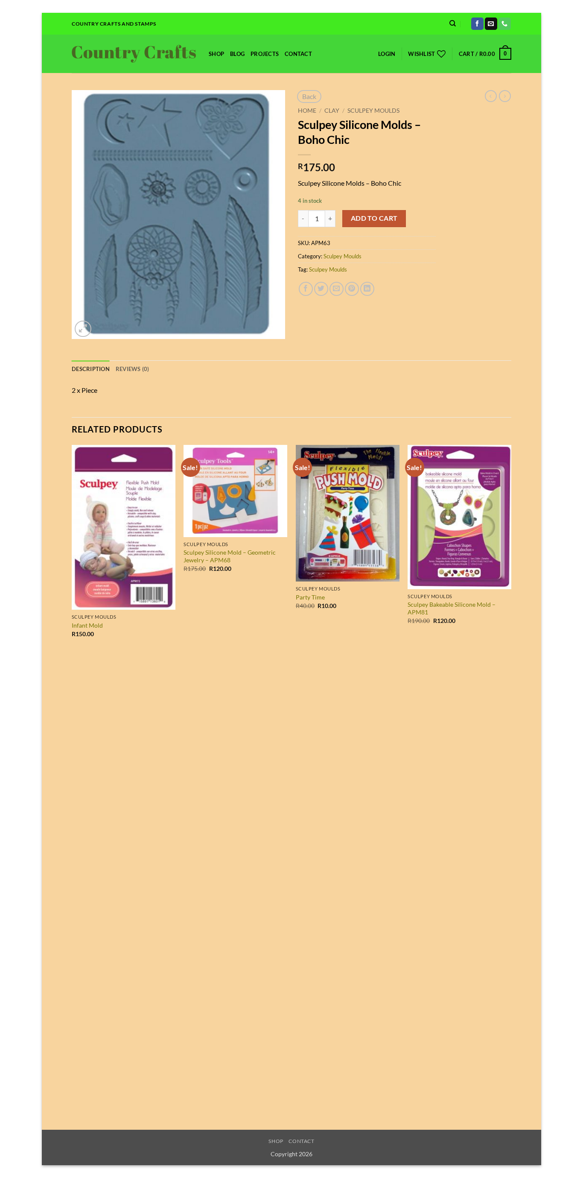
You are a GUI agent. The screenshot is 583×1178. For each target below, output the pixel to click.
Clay (331, 110)
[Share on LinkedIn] (367, 289)
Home (307, 110)
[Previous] (72, 786)
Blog (237, 53)
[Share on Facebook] (306, 289)
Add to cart (374, 218)
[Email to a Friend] (336, 289)
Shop (216, 53)
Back (309, 96)
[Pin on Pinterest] (352, 289)
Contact (298, 53)
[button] (386, 53)
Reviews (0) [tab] (132, 368)
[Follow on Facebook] (477, 24)
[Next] (510, 786)
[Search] (452, 23)
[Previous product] (505, 96)
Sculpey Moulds (373, 110)
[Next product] (491, 96)
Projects (265, 53)
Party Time (310, 597)
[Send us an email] (491, 24)
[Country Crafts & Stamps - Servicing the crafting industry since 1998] (134, 54)
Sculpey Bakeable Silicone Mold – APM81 (452, 608)
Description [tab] (91, 368)
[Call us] (504, 24)
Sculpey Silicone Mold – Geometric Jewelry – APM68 (230, 556)
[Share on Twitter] (321, 289)
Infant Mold (87, 625)
